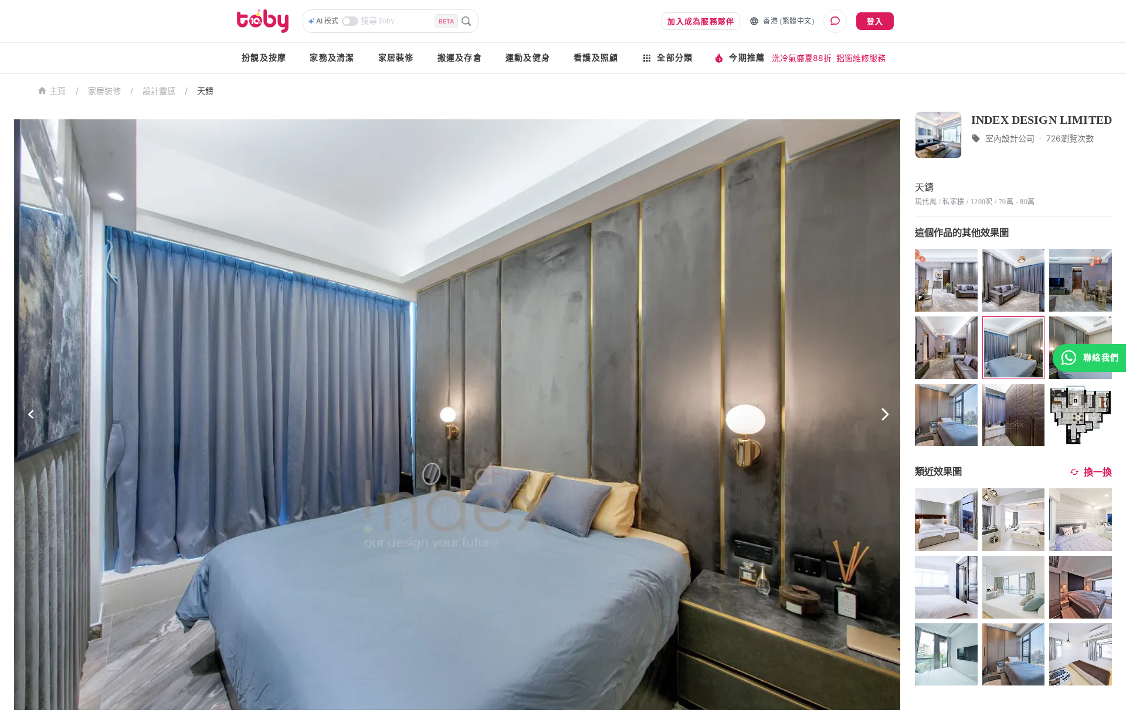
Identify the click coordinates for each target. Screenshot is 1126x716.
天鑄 (205, 91)
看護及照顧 (596, 57)
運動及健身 (528, 57)
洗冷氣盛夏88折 (802, 58)
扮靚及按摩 (264, 57)
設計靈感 (159, 91)
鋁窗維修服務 (861, 58)
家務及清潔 (332, 57)
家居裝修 (396, 57)
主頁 (57, 91)
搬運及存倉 (459, 57)
